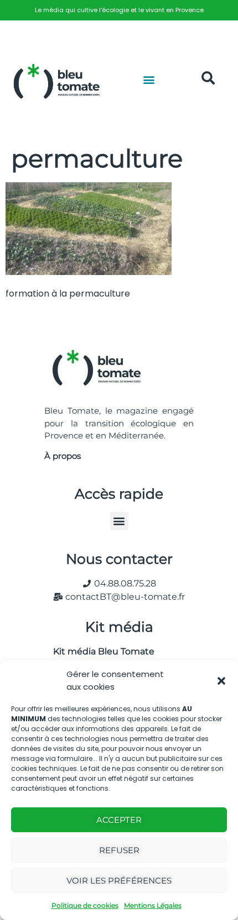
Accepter (119, 820)
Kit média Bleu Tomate (99, 651)
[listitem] (119, 10)
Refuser (119, 850)
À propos (62, 456)
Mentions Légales (153, 905)
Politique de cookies (84, 905)
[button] (221, 680)
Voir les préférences (119, 880)
